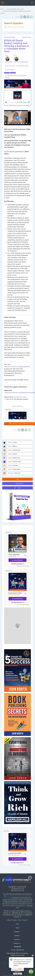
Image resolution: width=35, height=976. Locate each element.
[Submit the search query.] (5, 27)
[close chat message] (32, 955)
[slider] (12, 102)
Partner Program (22, 920)
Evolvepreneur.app (20, 397)
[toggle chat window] (30, 971)
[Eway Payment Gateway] (17, 969)
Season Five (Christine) (20, 76)
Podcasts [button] (17, 932)
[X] (24, 17)
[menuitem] (17, 924)
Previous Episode (10, 37)
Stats (19, 488)
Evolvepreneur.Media (16, 904)
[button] (32, 3)
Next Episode (26, 37)
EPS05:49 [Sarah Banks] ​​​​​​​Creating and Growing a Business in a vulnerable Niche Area (16, 46)
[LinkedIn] (28, 16)
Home (2, 9)
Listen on (12, 442)
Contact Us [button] (17, 943)
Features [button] (17, 936)
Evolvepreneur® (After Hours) (15, 9)
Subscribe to (14, 473)
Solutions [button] (17, 939)
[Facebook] (21, 16)
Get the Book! (19, 483)
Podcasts (10, 76)
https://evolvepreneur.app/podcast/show (17, 367)
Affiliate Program (12, 920)
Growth (7, 77)
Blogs (17, 928)
